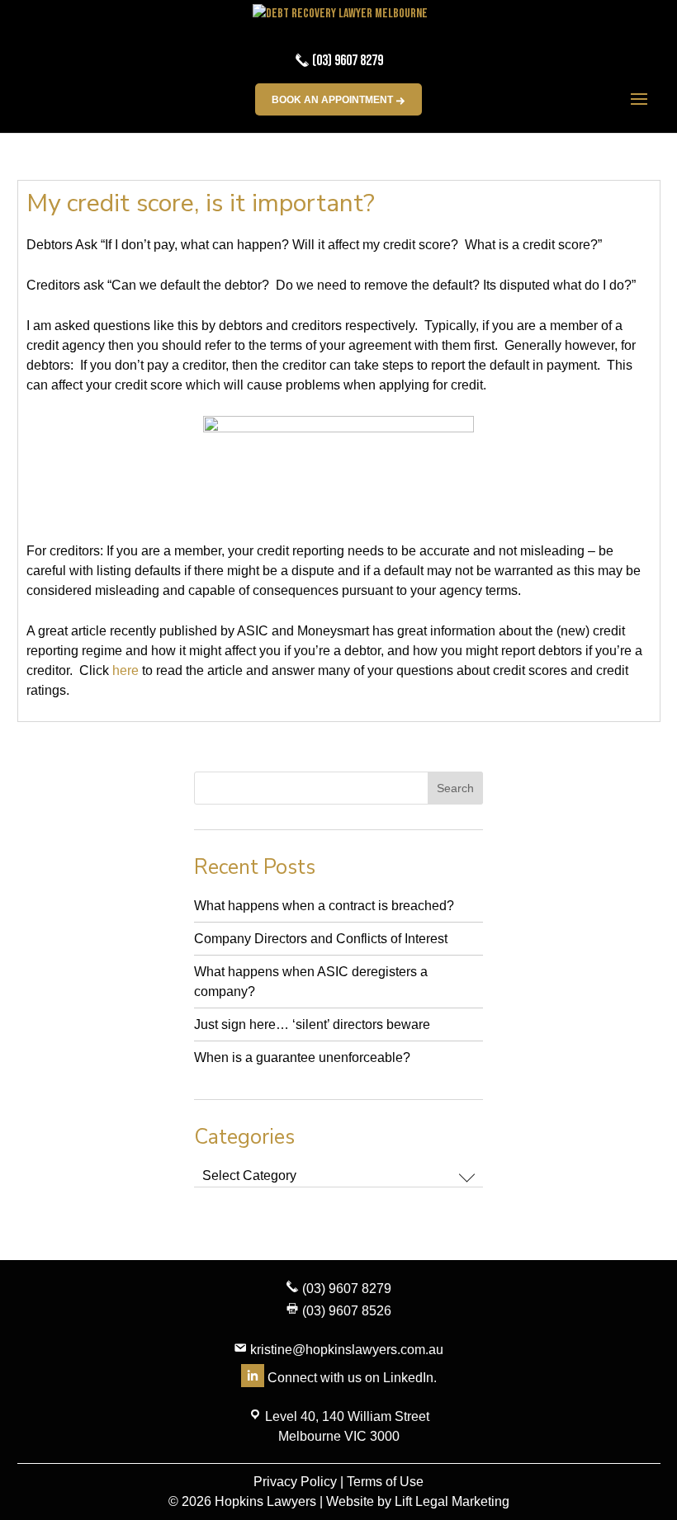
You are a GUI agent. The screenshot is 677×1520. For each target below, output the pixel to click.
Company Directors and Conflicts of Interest (320, 939)
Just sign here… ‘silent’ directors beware (312, 1024)
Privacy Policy (295, 1482)
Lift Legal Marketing (452, 1501)
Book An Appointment (333, 100)
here (125, 670)
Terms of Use (385, 1482)
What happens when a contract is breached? (324, 906)
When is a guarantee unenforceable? (302, 1057)
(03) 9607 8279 (346, 60)
